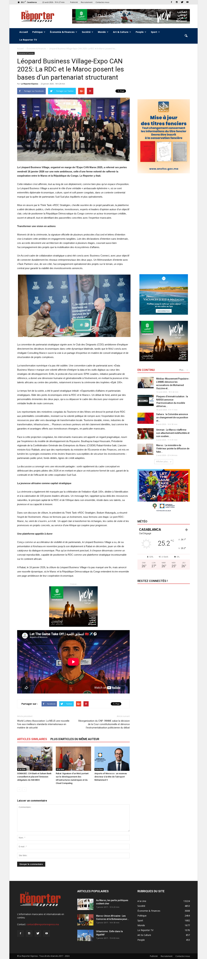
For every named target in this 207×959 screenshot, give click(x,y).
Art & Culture (120, 31)
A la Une (21, 769)
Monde (102, 31)
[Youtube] (187, 2)
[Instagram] (176, 2)
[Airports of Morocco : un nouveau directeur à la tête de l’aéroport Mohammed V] (112, 759)
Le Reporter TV (28, 39)
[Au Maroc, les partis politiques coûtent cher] (85, 904)
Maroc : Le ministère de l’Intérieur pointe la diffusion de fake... (172, 448)
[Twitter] (182, 2)
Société (86, 31)
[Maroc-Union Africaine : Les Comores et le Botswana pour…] (85, 920)
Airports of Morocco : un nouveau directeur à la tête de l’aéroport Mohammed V (110, 776)
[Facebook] (171, 2)
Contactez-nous (102, 2)
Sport (154, 31)
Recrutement (87, 2)
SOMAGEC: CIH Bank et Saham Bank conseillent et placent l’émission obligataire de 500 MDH (34, 776)
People (140, 31)
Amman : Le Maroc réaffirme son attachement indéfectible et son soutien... (172, 433)
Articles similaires (32, 739)
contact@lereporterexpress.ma (43, 924)
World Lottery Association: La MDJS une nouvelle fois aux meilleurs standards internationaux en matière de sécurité (43, 724)
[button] (186, 36)
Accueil (23, 31)
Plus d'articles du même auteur (74, 739)
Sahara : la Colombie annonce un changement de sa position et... (172, 417)
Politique (37, 31)
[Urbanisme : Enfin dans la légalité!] (85, 935)
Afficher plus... (162, 461)
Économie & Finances (62, 31)
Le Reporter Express (29, 84)
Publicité (74, 2)
